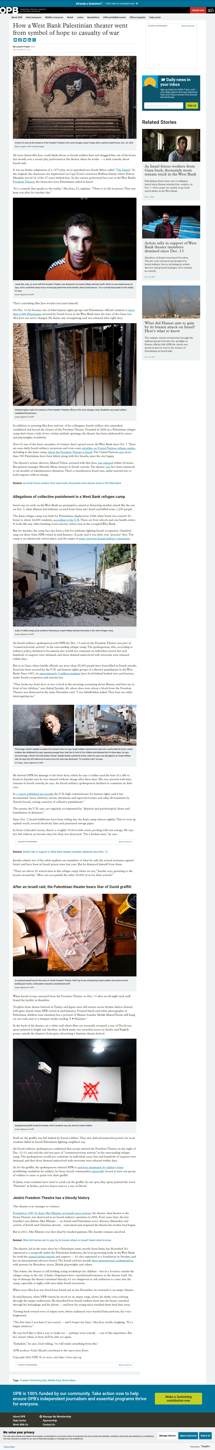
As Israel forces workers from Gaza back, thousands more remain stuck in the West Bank (72, 483)
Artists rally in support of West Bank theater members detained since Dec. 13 (65, 851)
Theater (24, 1380)
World (65, 1380)
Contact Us (49, 1424)
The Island (123, 170)
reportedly (98, 1171)
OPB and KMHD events (114, 17)
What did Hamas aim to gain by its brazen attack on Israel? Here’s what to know (67, 1240)
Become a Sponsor (125, 842)
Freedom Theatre (23, 181)
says (121, 452)
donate (198, 10)
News (73, 1380)
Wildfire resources (54, 17)
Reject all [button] (205, 1435)
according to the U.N (66, 520)
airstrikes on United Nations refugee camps (108, 448)
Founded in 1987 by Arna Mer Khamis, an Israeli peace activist (52, 1213)
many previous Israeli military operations (104, 538)
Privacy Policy (9, 1446)
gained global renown (42, 1256)
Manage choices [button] (167, 1435)
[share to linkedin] (29, 40)
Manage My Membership (57, 1416)
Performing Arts (38, 1380)
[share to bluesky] (24, 40)
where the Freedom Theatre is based (70, 452)
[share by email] (15, 40)
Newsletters (93, 17)
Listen (80, 17)
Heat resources (33, 17)
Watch (70, 17)
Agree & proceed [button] (188, 1435)
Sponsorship (50, 1420)
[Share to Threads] (34, 40)
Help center (155, 17)
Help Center (19, 1420)
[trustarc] (206, 1446)
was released (105, 463)
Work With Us (20, 1424)
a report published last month (34, 794)
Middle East (54, 1380)
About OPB (16, 17)
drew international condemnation (112, 1260)
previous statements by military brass (100, 1167)
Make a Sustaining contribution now (178, 1398)
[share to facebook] (20, 40)
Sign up (192, 105)
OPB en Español (137, 17)
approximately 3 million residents (60, 673)
